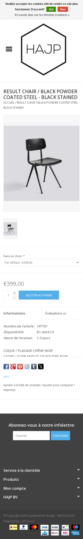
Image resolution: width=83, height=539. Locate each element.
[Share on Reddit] (27, 366)
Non (62, 9)
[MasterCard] (33, 527)
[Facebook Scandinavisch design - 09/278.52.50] (33, 449)
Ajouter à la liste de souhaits (22, 385)
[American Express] (75, 533)
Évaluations (55, 313)
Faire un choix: (13, 256)
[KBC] (44, 533)
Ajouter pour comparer (58, 385)
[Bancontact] (65, 527)
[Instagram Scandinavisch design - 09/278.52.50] (49, 449)
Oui (51, 9)
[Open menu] (9, 48)
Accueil (9, 103)
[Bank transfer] (54, 527)
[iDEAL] (13, 527)
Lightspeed (27, 521)
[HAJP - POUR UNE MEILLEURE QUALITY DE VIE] (50, 49)
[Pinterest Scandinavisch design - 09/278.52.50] (41, 449)
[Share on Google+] (13, 366)
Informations (14, 313)
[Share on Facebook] (6, 366)
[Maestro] (75, 527)
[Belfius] (54, 533)
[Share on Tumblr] (34, 366)
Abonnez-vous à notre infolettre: (42, 425)
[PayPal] (23, 527)
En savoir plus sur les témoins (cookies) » (42, 15)
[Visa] (44, 527)
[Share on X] (41, 366)
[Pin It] (20, 366)
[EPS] (65, 533)
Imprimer (9, 390)
